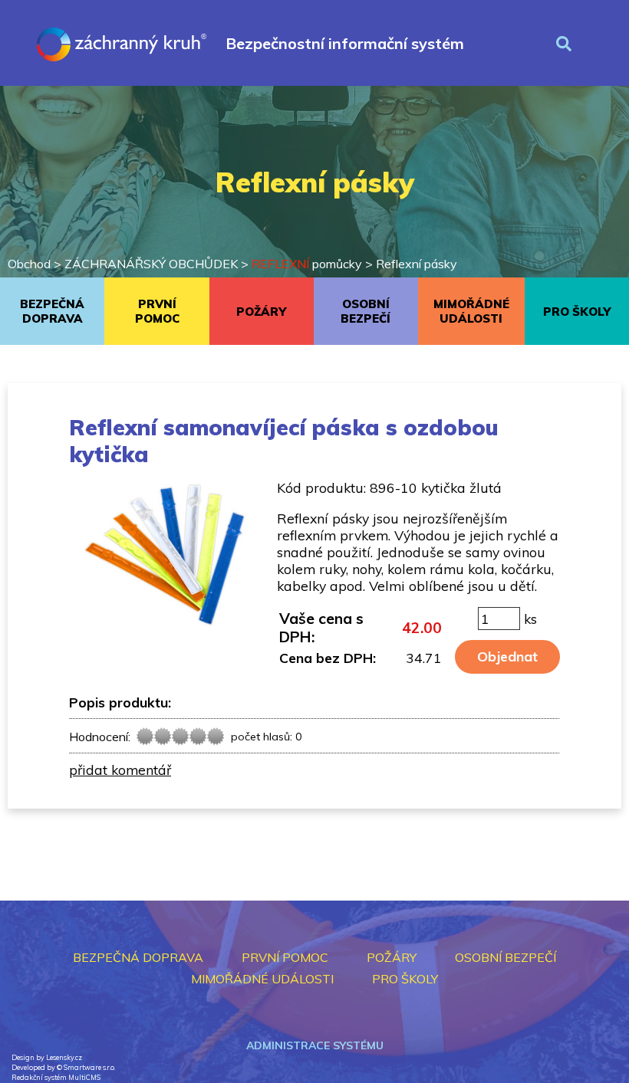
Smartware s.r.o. (89, 1067)
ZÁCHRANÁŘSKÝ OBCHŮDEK (151, 263)
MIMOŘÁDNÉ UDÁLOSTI (471, 311)
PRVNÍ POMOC (157, 311)
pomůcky (307, 263)
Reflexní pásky (416, 263)
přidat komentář (120, 769)
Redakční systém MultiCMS (56, 1077)
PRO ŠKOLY (577, 311)
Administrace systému (315, 1045)
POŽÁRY (261, 311)
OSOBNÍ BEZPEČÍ (365, 311)
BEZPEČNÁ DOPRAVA (52, 311)
